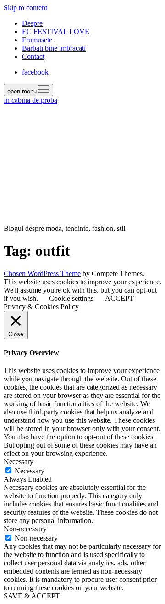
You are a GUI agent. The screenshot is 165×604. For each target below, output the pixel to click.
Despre (32, 23)
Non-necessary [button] (25, 529)
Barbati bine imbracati (54, 48)
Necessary (29, 471)
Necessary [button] (18, 462)
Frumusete (37, 40)
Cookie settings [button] (71, 298)
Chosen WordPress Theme (42, 273)
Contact (33, 56)
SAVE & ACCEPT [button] (32, 596)
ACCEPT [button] (119, 298)
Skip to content (25, 8)
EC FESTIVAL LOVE (55, 31)
